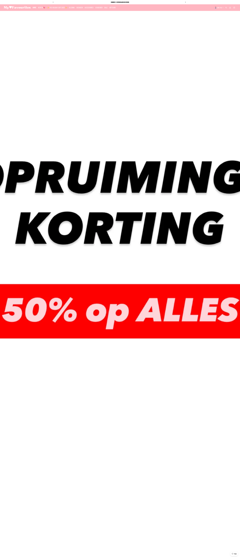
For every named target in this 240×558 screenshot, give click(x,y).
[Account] (230, 8)
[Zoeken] (226, 8)
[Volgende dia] (185, 2)
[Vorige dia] (53, 2)
